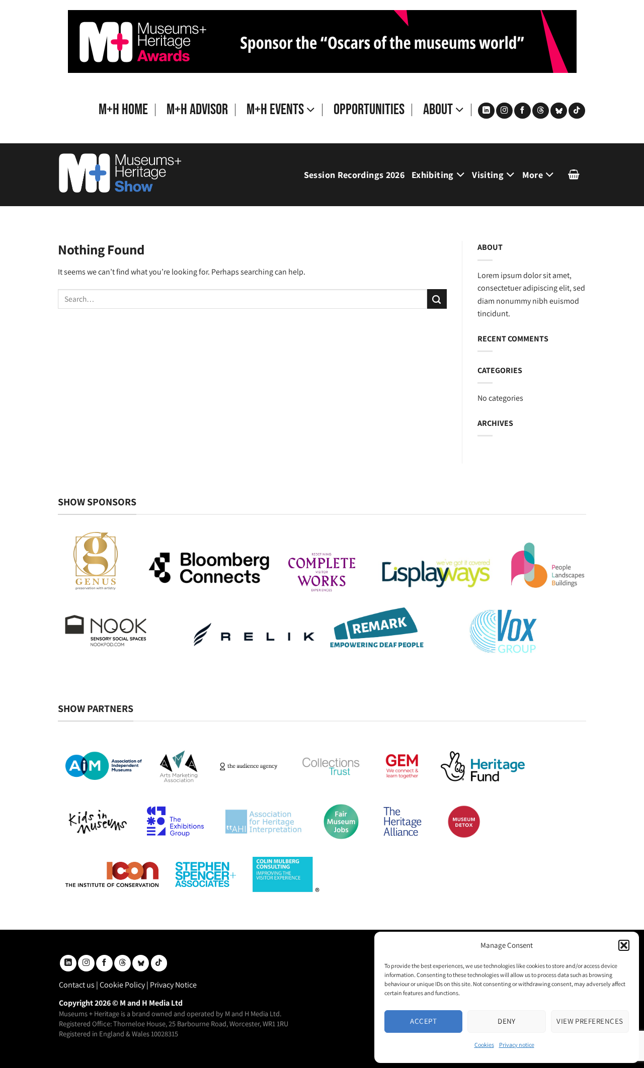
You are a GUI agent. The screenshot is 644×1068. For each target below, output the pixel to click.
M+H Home (123, 110)
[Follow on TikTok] (577, 111)
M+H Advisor (197, 110)
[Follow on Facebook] (522, 111)
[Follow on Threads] (540, 111)
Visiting (488, 175)
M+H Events (275, 110)
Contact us (77, 985)
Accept (423, 1021)
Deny (507, 1021)
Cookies (484, 1044)
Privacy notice (516, 1044)
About (438, 110)
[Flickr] (558, 111)
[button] (624, 945)
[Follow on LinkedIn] (486, 111)
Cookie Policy (122, 985)
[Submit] (437, 299)
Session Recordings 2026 (354, 175)
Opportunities (369, 110)
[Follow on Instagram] (504, 111)
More (532, 175)
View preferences (589, 1021)
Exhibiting (433, 175)
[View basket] (573, 174)
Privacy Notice (173, 985)
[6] (322, 41)
